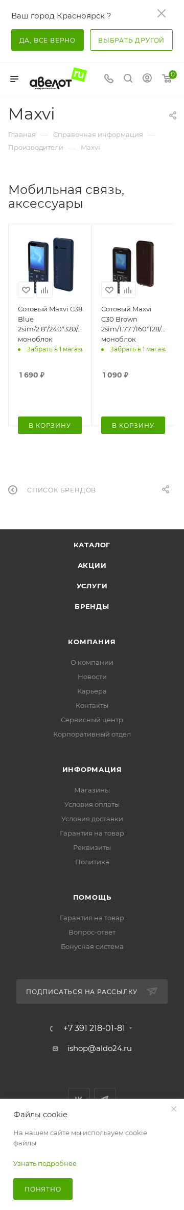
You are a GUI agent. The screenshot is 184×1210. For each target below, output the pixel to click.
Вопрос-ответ (92, 932)
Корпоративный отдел (92, 734)
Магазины (92, 790)
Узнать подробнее (45, 1163)
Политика (92, 862)
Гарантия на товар (92, 833)
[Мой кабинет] (147, 79)
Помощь (92, 897)
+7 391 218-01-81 (94, 1028)
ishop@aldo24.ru (99, 1048)
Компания (92, 642)
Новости (92, 676)
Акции (92, 565)
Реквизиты (92, 847)
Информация (92, 769)
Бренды (92, 606)
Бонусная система (92, 946)
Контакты (92, 705)
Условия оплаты (92, 804)
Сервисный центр (92, 720)
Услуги (92, 586)
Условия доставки (92, 819)
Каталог (92, 545)
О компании (92, 662)
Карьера (92, 691)
